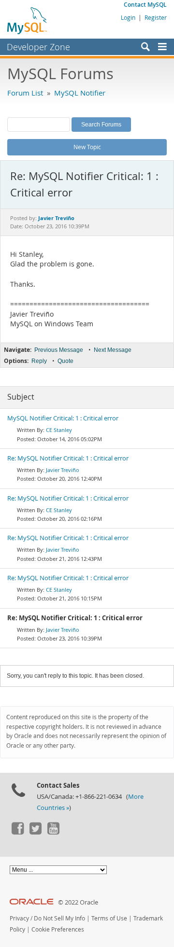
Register (156, 17)
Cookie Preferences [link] (57, 929)
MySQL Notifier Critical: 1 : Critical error (62, 418)
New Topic (87, 147)
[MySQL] (27, 20)
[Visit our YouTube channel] (53, 832)
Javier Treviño (62, 470)
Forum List (25, 92)
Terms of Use (109, 918)
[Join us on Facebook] (17, 832)
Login (128, 17)
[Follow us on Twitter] (35, 832)
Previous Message (58, 350)
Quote (65, 361)
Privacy (19, 918)
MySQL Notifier (79, 92)
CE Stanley (59, 429)
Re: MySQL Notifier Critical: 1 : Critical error (68, 458)
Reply (39, 361)
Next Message (112, 350)
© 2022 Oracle (78, 902)
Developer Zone (38, 47)
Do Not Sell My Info (59, 918)
